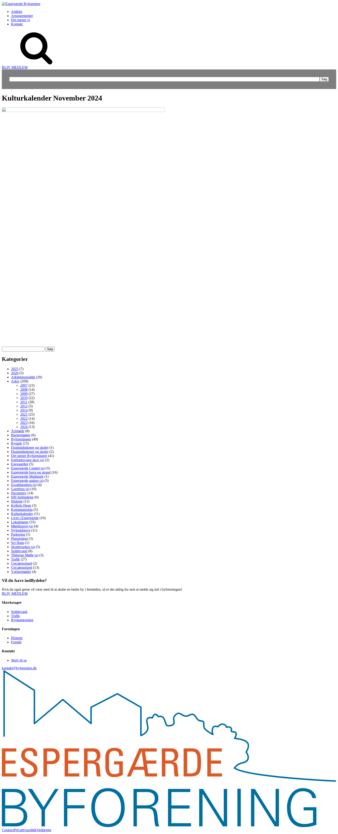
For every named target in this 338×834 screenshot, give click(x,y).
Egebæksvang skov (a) (27, 460)
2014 (24, 410)
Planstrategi (19, 539)
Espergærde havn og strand (31, 472)
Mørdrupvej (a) (22, 526)
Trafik (15, 559)
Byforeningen (21, 439)
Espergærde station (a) (27, 481)
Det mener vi (20, 20)
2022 (24, 418)
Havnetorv (18, 493)
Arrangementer (22, 16)
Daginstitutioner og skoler (30, 447)
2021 (24, 414)
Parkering (18, 534)
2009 (24, 394)
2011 (23, 402)
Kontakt (17, 24)
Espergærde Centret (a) (28, 468)
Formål (16, 642)
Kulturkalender (22, 514)
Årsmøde (17, 431)
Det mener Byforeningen (29, 456)
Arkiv (15, 381)
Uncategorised (21, 563)
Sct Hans (17, 543)
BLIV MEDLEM (15, 67)
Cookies (8, 830)
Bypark (16, 443)
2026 (14, 373)
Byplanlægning (22, 620)
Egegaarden (19, 464)
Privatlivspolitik (25, 830)
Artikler (16, 12)
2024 (24, 427)
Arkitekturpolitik (23, 377)
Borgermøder (20, 435)
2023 (24, 423)
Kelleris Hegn (21, 505)
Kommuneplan (22, 510)
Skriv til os (19, 660)
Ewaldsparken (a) (24, 485)
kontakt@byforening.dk (19, 668)
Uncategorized (21, 567)
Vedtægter (44, 830)
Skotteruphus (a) (23, 547)
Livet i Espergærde (25, 518)
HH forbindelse (22, 497)
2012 (24, 406)
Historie (17, 501)
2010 (24, 398)
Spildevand (19, 551)
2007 (24, 385)
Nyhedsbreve (20, 530)
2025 (14, 369)
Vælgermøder (21, 572)
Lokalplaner (20, 522)
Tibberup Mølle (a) (24, 555)
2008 (24, 389)
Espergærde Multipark (27, 476)
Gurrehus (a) (20, 489)
